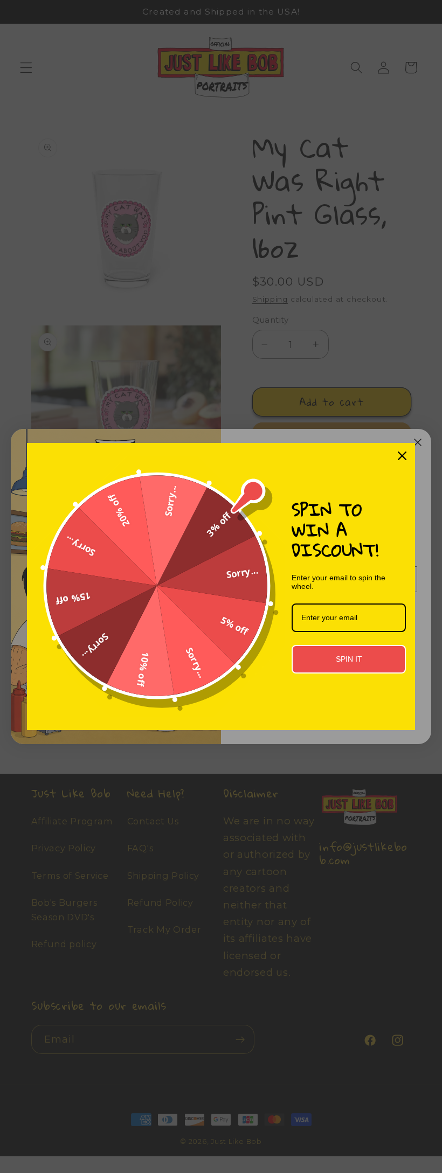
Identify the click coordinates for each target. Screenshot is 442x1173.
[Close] (402, 456)
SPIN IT (349, 659)
